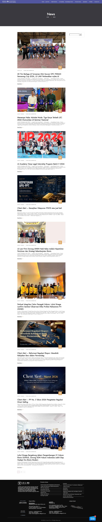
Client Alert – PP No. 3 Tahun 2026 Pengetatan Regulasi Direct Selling (40, 400)
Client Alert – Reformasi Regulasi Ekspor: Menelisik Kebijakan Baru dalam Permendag (37, 354)
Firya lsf (19, 70)
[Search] (80, 35)
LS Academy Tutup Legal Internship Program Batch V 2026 (40, 164)
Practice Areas (78, 1)
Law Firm (47, 1)
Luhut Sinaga (20, 160)
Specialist (85, 1)
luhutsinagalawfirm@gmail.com (39, 513)
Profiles (90, 1)
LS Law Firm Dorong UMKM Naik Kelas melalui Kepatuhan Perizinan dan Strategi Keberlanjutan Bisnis (40, 250)
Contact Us (97, 1)
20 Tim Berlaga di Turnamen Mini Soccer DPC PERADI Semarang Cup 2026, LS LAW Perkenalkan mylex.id (39, 75)
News (54, 17)
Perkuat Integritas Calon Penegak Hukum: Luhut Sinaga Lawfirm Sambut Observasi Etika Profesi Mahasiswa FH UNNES (39, 306)
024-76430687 (34, 512)
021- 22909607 (55, 512)
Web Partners (54, 1)
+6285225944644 (37, 511)
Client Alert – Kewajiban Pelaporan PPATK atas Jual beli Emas (39, 209)
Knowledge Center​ (69, 1)
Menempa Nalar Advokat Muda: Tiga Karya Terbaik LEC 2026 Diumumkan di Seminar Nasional (39, 118)
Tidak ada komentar (28, 70)
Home (43, 1)
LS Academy (61, 1)
